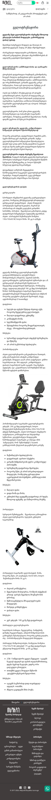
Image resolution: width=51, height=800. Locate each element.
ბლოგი (37, 718)
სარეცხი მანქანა (13, 766)
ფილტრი (10, 9)
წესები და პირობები (38, 742)
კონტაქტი (37, 729)
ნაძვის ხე (13, 742)
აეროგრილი (10, 746)
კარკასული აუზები (13, 754)
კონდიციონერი (13, 758)
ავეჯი (20, 746)
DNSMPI (37, 774)
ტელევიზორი (13, 770)
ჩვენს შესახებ (38, 714)
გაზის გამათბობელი (13, 750)
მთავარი (15, 702)
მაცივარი (13, 762)
